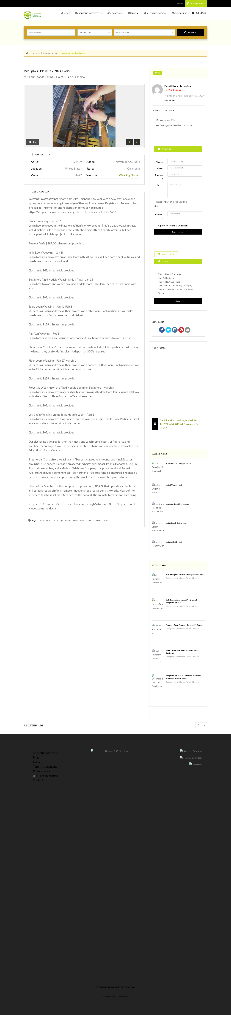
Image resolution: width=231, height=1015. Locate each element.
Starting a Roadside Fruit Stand (177, 504)
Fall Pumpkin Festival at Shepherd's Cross (185, 574)
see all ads (170, 100)
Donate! (38, 762)
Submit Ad (201, 13)
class (89, 520)
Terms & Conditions (45, 766)
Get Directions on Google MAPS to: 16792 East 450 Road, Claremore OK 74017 (179, 424)
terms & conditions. (179, 225)
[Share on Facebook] (162, 330)
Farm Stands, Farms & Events (44, 53)
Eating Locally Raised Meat (176, 523)
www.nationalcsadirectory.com (115, 987)
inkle (75, 520)
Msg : (160, 185)
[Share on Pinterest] (181, 330)
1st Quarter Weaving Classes (48, 71)
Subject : (159, 176)
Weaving (98, 520)
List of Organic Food (174, 485)
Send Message (178, 232)
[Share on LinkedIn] (175, 330)
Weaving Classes (129, 175)
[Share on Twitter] (168, 330)
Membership (116, 13)
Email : (160, 168)
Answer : (159, 216)
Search (192, 32)
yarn (42, 520)
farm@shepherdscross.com (177, 86)
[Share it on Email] (187, 330)
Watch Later (168, 254)
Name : (159, 162)
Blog (134, 13)
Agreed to (173, 225)
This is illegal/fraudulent (170, 274)
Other (161, 293)
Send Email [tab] (167, 149)
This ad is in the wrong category (175, 285)
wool (82, 520)
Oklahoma (78, 76)
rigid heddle (65, 520)
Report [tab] (166, 261)
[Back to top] (221, 995)
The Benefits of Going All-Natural (178, 463)
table (55, 520)
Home (67, 13)
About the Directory (88, 13)
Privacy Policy (41, 771)
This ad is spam (166, 278)
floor (48, 520)
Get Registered (198, 3)
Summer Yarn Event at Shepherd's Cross (184, 625)
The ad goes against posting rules (175, 289)
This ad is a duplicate (169, 281)
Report (178, 301)
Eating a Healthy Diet (174, 542)
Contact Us (181, 13)
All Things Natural (156, 13)
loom (106, 520)
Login (180, 4)
